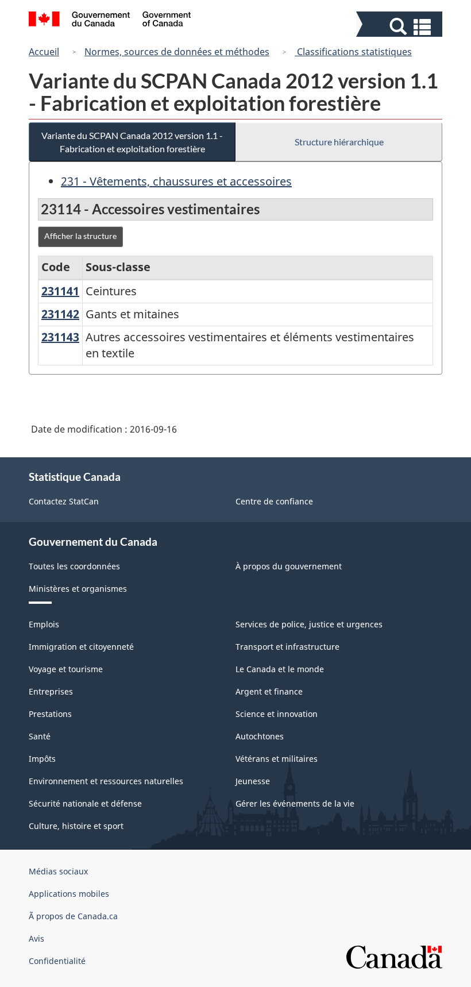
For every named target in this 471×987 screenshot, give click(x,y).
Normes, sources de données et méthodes (176, 51)
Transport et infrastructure (287, 646)
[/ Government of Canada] (110, 20)
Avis (36, 938)
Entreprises (51, 691)
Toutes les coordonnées (74, 566)
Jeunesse (252, 781)
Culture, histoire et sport (76, 825)
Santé (40, 736)
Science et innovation (276, 713)
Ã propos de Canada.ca (73, 916)
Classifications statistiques (353, 51)
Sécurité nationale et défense (85, 803)
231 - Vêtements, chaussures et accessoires (176, 181)
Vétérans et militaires (276, 758)
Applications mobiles (69, 893)
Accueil (44, 51)
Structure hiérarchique (339, 141)
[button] (400, 27)
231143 (60, 337)
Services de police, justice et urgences (309, 624)
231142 (60, 314)
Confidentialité (57, 960)
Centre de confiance (274, 501)
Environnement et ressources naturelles (106, 781)
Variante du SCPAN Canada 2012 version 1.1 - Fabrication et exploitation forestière (132, 142)
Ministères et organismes (78, 588)
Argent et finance (269, 691)
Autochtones (259, 736)
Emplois (44, 624)
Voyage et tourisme (66, 669)
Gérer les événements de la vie (294, 803)
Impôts (42, 758)
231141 (60, 291)
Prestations (50, 713)
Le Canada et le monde (279, 669)
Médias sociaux (58, 871)
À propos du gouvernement (288, 566)
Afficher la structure (80, 236)
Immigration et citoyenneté (81, 646)
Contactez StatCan (64, 501)
